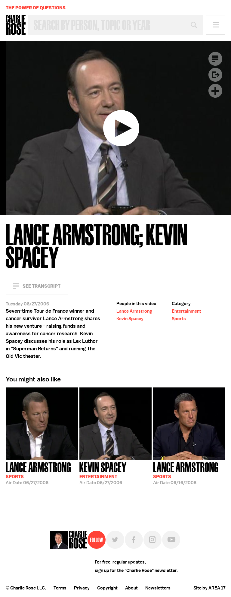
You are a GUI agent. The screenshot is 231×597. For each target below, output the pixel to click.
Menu (215, 25)
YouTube (171, 540)
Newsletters (158, 588)
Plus (215, 91)
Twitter (115, 540)
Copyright (107, 588)
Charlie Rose (16, 25)
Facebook (134, 540)
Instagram (152, 540)
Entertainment (186, 311)
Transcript (215, 59)
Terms (60, 588)
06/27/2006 (38, 473)
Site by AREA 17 (209, 588)
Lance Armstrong (134, 311)
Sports (179, 319)
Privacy (82, 588)
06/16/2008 (185, 473)
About (131, 588)
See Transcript (41, 286)
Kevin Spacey (129, 319)
